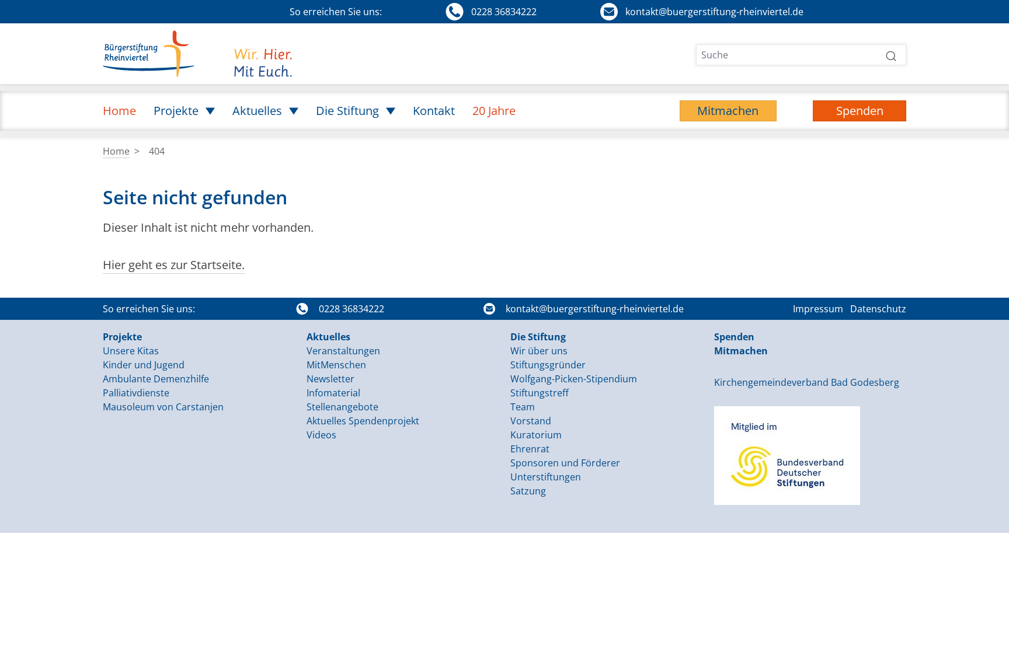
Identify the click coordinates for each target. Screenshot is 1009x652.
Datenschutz (878, 308)
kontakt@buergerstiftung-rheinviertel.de (595, 308)
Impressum (818, 308)
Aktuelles (328, 336)
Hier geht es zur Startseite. (174, 265)
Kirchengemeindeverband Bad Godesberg (806, 382)
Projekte (122, 336)
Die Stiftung (538, 336)
